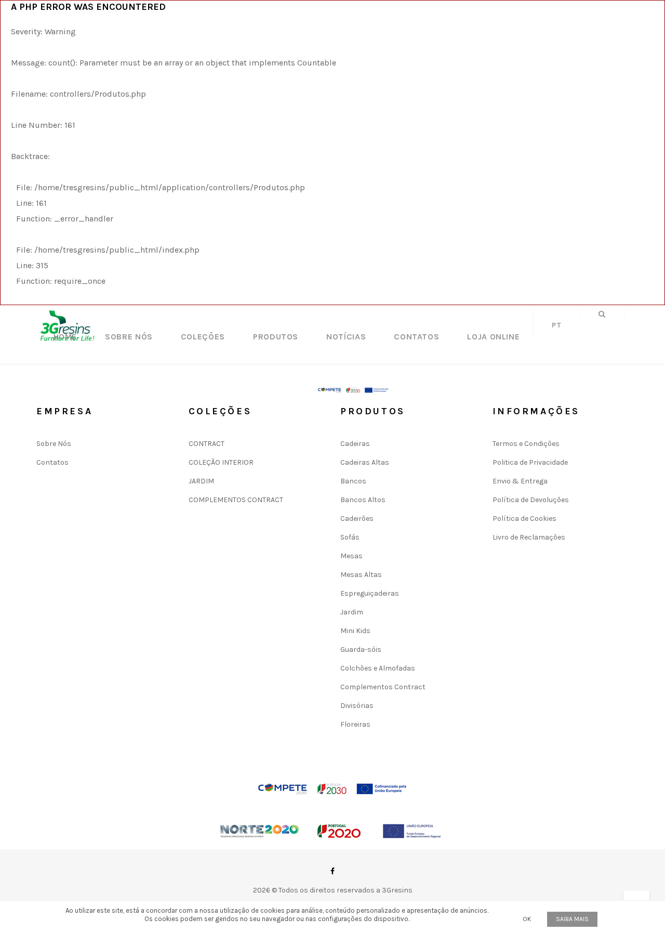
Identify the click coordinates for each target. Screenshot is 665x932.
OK (527, 919)
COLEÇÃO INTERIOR (221, 462)
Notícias (346, 337)
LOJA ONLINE (493, 337)
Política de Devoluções (531, 499)
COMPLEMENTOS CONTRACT (236, 499)
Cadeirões (357, 518)
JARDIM (201, 481)
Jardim (351, 612)
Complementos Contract (382, 686)
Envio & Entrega (520, 481)
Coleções (203, 337)
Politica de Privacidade (530, 462)
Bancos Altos (362, 499)
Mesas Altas (361, 574)
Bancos (353, 481)
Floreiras (355, 724)
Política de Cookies (524, 518)
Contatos (416, 337)
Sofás (350, 537)
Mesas (351, 556)
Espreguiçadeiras (369, 593)
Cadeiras (355, 443)
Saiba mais (572, 919)
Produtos (275, 337)
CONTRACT (206, 443)
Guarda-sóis (360, 649)
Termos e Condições (526, 443)
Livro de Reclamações (529, 537)
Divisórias (357, 705)
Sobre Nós (129, 337)
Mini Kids (355, 630)
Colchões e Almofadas (377, 668)
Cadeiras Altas (364, 462)
